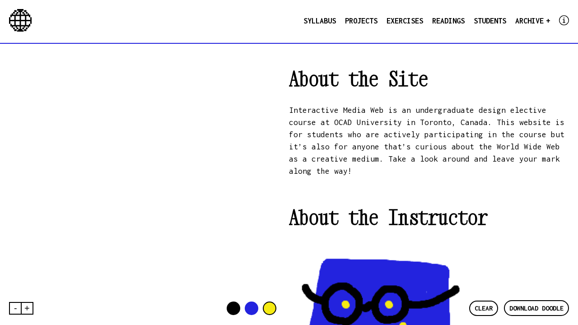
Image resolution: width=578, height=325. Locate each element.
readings (448, 21)
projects (361, 21)
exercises (405, 21)
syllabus (319, 21)
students (490, 21)
